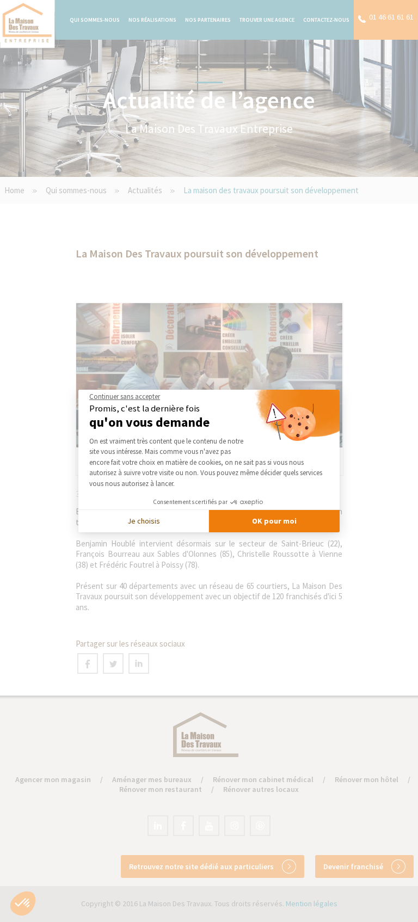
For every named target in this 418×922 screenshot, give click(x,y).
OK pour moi (274, 521)
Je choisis (143, 521)
